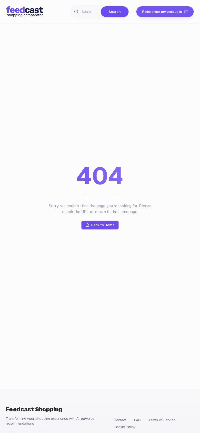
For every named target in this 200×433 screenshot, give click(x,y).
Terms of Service (162, 420)
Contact (120, 420)
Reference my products (162, 12)
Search (115, 12)
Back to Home (103, 225)
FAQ (137, 420)
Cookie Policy (125, 427)
